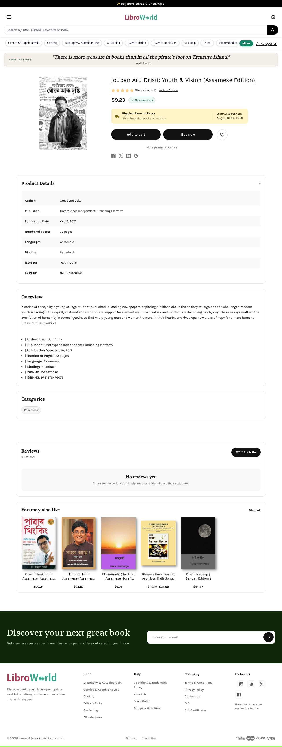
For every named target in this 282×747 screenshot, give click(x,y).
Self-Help (190, 43)
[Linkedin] (128, 156)
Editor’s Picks (92, 703)
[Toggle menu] (9, 17)
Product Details (38, 183)
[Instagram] (241, 684)
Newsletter (149, 738)
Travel (207, 43)
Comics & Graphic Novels (23, 43)
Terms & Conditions (198, 682)
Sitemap (131, 738)
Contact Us (192, 696)
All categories (266, 43)
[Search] (272, 30)
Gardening (113, 43)
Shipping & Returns (147, 708)
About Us (140, 694)
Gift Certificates (195, 710)
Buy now (188, 134)
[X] (121, 156)
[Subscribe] (268, 637)
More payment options (162, 147)
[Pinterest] (136, 156)
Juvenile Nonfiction (165, 43)
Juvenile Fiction (137, 43)
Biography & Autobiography (82, 43)
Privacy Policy (194, 690)
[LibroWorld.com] (32, 677)
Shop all (255, 510)
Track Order (142, 701)
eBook (246, 43)
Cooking (52, 43)
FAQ (187, 703)
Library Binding (228, 43)
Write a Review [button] (168, 90)
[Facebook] (113, 156)
